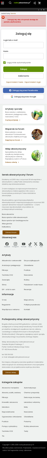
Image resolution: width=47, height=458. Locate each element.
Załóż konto (23, 76)
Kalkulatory (6, 227)
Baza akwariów (8, 214)
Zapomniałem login (32, 82)
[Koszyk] (39, 3)
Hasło (5, 51)
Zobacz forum (11, 232)
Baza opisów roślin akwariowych (14, 217)
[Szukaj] (10, 4)
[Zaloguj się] (34, 3)
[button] (23, 90)
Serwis (13, 13)
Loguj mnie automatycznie (19, 63)
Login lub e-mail (10, 40)
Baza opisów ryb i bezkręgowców (15, 220)
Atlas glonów (7, 223)
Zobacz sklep (10, 372)
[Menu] (2, 3)
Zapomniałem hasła (14, 82)
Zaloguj (23, 69)
